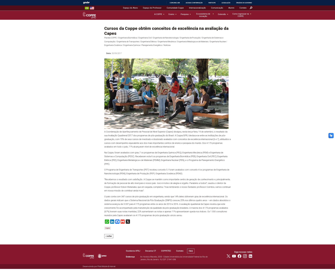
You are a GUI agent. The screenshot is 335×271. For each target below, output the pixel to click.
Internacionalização (197, 8)
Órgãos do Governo (244, 3)
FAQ (191, 251)
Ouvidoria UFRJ (133, 251)
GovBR (86, 2)
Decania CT (150, 251)
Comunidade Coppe (175, 8)
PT (87, 8)
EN (92, 8)
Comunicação (217, 8)
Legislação (226, 3)
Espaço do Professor (152, 8)
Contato (243, 8)
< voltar (108, 236)
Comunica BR (175, 3)
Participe (212, 3)
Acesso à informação (194, 3)
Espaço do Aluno (130, 8)
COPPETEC (166, 251)
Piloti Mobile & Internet (106, 266)
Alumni (231, 8)
